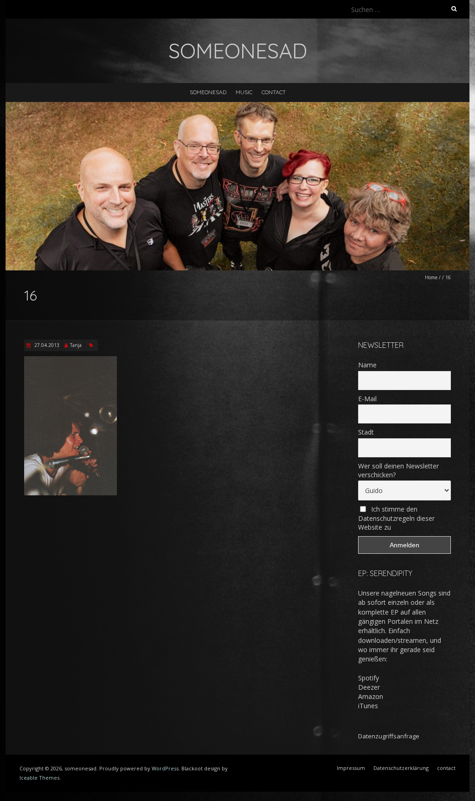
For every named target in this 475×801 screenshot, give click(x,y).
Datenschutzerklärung (401, 767)
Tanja (76, 345)
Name (367, 364)
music (244, 92)
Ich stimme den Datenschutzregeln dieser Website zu (396, 518)
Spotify (368, 677)
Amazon (370, 696)
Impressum (351, 767)
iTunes (368, 705)
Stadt (366, 432)
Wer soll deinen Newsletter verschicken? (398, 470)
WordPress (165, 768)
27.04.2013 (46, 345)
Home (431, 277)
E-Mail (367, 398)
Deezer (369, 687)
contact (274, 92)
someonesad (208, 92)
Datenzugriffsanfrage (388, 736)
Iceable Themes (39, 777)
